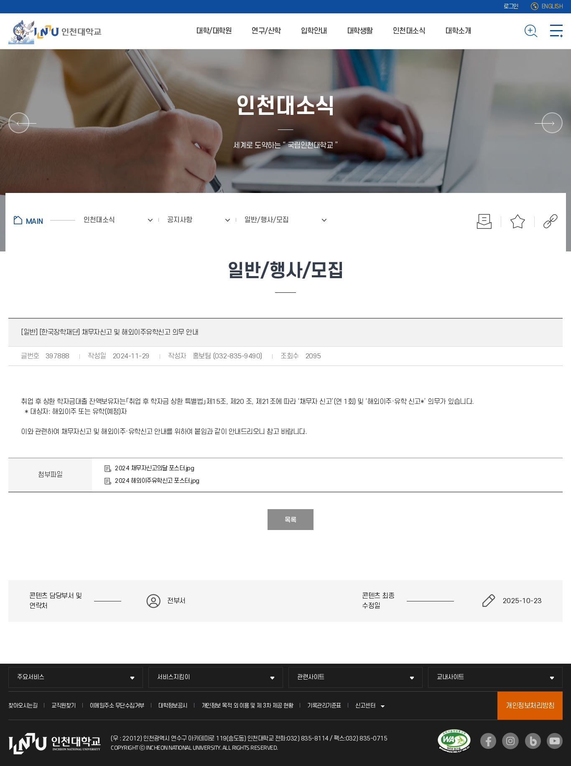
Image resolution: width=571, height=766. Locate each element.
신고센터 (365, 706)
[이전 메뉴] (18, 122)
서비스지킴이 (173, 677)
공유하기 (546, 221)
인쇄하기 (484, 221)
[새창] (488, 741)
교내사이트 (450, 677)
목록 (290, 520)
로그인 (511, 6)
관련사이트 (310, 677)
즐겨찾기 (518, 221)
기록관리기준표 (324, 706)
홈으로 (44, 220)
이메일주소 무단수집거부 (117, 706)
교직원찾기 (63, 706)
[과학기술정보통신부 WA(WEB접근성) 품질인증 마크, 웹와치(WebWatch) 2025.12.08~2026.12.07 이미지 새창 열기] (454, 734)
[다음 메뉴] (552, 122)
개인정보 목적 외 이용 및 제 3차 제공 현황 (247, 706)
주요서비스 (30, 677)
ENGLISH (552, 6)
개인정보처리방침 (530, 706)
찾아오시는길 (22, 706)
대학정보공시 (172, 706)
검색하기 (531, 31)
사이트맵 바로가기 (556, 31)
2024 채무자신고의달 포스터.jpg (154, 468)
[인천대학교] (56, 31)
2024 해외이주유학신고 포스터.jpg (157, 480)
